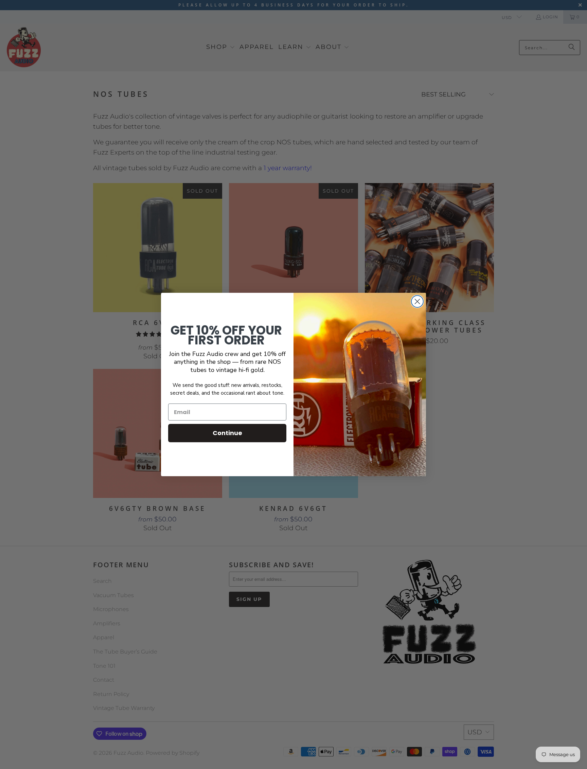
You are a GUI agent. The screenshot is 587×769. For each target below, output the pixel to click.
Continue (227, 433)
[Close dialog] (417, 301)
